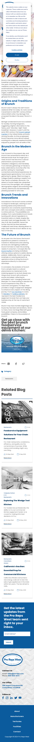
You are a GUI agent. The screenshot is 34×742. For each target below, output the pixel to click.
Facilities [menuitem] (17, 726)
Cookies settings (17, 50)
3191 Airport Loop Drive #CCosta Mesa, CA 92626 (12, 686)
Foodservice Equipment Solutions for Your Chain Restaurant (16, 434)
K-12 (5, 495)
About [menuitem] (17, 711)
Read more (7, 458)
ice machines (17, 292)
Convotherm (7, 561)
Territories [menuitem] (17, 721)
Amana (6, 563)
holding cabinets (18, 294)
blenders (6, 294)
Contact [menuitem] (17, 731)
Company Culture (9, 493)
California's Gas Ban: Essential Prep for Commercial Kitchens (15, 570)
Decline (17, 60)
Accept (17, 55)
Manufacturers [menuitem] (17, 716)
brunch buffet (6, 251)
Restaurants (9, 378)
